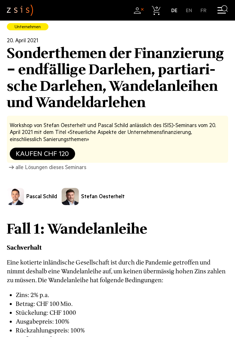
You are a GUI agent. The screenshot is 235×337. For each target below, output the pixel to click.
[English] (189, 10)
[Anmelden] (138, 10)
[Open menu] (222, 10)
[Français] (203, 10)
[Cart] (156, 10)
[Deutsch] (174, 10)
